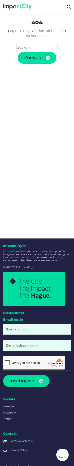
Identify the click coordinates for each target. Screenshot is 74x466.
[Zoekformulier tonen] (68, 6)
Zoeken (32, 57)
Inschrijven (22, 381)
